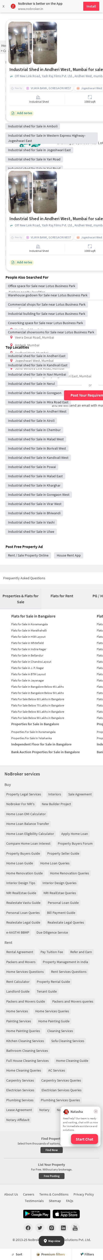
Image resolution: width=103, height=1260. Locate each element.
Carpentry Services (20, 1080)
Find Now (52, 1150)
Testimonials (34, 1201)
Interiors (54, 794)
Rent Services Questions (68, 971)
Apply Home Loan (74, 833)
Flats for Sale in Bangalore (33, 616)
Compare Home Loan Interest (28, 843)
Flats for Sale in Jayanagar (27, 680)
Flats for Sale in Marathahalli (29, 630)
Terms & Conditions (53, 1194)
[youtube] (75, 1227)
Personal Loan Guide (63, 902)
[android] (36, 1214)
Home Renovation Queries (69, 873)
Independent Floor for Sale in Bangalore (41, 744)
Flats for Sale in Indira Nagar (28, 649)
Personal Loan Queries (23, 912)
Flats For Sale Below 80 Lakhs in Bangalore (37, 711)
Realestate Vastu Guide (23, 902)
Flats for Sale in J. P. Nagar (27, 668)
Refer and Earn (81, 952)
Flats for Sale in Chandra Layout (31, 661)
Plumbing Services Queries (60, 1100)
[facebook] (28, 1227)
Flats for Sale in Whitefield (27, 643)
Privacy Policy (84, 1194)
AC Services (56, 1070)
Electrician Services (20, 1090)
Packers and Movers (21, 962)
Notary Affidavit (18, 1120)
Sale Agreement (80, 794)
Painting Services (18, 1021)
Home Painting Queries (23, 1031)
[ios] (66, 1214)
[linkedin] (63, 1227)
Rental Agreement (19, 952)
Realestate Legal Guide (23, 922)
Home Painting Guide (54, 1021)
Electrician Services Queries (62, 1090)
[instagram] (51, 1227)
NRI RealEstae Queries (60, 893)
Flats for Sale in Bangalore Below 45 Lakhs (37, 686)
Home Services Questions (25, 971)
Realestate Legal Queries (66, 922)
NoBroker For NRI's (20, 804)
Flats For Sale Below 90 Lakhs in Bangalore (37, 718)
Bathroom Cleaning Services (27, 1050)
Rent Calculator (18, 981)
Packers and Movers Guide (25, 1001)
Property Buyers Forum (75, 843)
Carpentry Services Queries (61, 1080)
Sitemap (55, 1201)
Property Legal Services (23, 794)
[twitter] (39, 1227)
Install (91, 6)
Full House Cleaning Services (27, 1060)
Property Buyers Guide (23, 853)
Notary (44, 1110)
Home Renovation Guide (24, 873)
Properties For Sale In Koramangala (33, 732)
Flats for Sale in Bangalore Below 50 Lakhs (37, 693)
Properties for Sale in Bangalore (35, 724)
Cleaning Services (60, 1031)
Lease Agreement (19, 1110)
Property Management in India (65, 962)
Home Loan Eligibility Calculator (30, 833)
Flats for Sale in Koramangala (29, 624)
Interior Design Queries (59, 883)
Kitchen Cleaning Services (25, 1041)
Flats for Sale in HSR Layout (28, 636)
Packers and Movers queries (72, 1001)
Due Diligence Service (52, 932)
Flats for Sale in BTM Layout (28, 674)
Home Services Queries (52, 1011)
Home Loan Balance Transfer (27, 823)
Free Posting (52, 1176)
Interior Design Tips (20, 883)
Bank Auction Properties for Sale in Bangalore (45, 752)
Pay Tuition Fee (51, 952)
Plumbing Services (20, 1100)
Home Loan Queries (55, 863)
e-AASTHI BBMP (17, 932)
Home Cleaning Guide (72, 1060)
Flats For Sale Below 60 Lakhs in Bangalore (37, 699)
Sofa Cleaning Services (67, 1041)
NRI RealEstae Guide (21, 893)
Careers (28, 1194)
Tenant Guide (47, 991)
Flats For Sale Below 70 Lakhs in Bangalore (37, 705)
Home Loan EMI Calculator (26, 814)
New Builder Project (56, 804)
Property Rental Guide (53, 981)
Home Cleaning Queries (23, 1070)
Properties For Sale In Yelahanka (31, 738)
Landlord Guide (18, 991)
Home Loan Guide (19, 863)
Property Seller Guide (63, 853)
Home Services (17, 1011)
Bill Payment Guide (61, 912)
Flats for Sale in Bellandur (27, 655)
